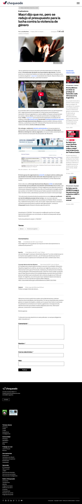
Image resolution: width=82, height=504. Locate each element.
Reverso (4, 450)
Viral (67, 140)
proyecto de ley (33, 119)
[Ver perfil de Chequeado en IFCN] (4, 412)
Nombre (21, 343)
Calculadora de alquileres (8, 459)
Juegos (4, 470)
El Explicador (69, 85)
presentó (41, 175)
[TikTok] (14, 500)
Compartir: (54, 31)
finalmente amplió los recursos (54, 119)
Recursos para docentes (8, 472)
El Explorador (5, 460)
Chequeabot (5, 462)
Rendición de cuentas (7, 492)
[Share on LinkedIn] (61, 31)
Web (20, 360)
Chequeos (5, 427)
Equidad (76, 185)
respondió (34, 76)
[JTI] (13, 412)
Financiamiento (6, 491)
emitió (50, 184)
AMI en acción (6, 469)
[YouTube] (21, 500)
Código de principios (7, 486)
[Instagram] (9, 500)
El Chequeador (6, 467)
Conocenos (5, 480)
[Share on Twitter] (59, 31)
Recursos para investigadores (9, 475)
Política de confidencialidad (69, 500)
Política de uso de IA (7, 487)
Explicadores (23, 11)
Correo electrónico (25, 352)
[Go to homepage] (12, 3)
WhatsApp (5, 438)
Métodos (4, 484)
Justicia (76, 85)
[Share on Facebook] (57, 31)
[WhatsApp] (19, 500)
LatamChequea (6, 448)
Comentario (23, 323)
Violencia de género (32, 228)
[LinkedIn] (11, 500)
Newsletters (5, 440)
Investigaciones (6, 433)
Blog (3, 444)
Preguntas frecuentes (7, 494)
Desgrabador (5, 455)
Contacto (6, 399)
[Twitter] (17, 500)
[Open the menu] (78, 3)
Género (22, 228)
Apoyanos (5, 442)
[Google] (6, 500)
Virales (4, 428)
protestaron (30, 117)
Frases (4, 430)
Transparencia (6, 482)
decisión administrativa (40, 128)
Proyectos (4, 489)
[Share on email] (63, 31)
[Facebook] (3, 500)
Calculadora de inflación (8, 457)
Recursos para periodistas (9, 474)
